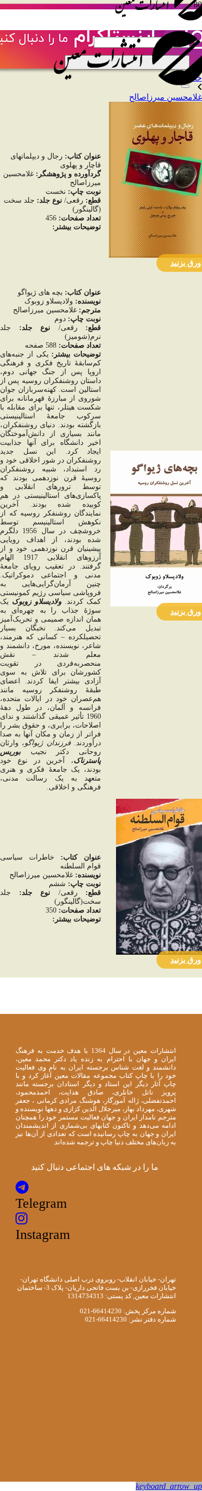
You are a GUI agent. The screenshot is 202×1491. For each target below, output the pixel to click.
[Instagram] (21, 1218)
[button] (169, 1486)
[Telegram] (22, 1187)
